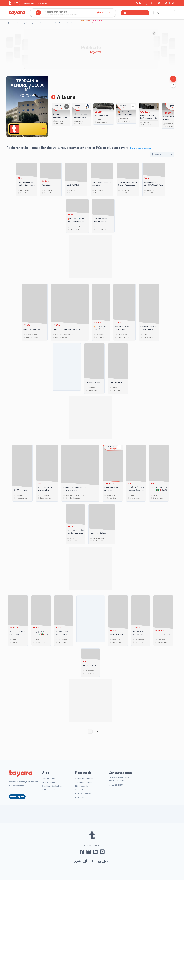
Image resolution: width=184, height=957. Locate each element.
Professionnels (48, 782)
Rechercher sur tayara (84, 790)
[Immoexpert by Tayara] (159, 3)
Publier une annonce (84, 778)
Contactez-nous (49, 778)
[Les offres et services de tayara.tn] (173, 3)
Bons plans (79, 797)
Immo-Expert (17, 796)
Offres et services (83, 793)
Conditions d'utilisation (52, 786)
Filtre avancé (105, 13)
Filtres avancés (81, 786)
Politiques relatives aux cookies (55, 790)
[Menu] (17, 3)
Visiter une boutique (84, 782)
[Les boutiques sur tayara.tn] (152, 3)
